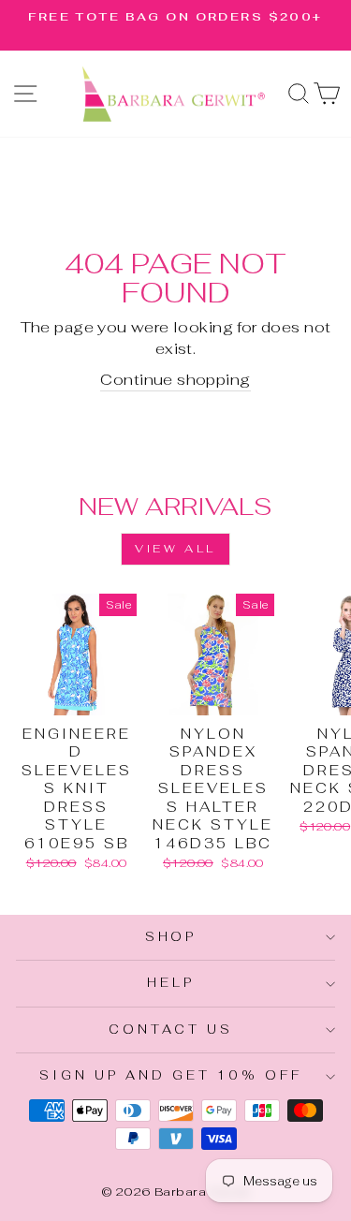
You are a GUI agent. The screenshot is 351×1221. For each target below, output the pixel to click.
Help (171, 983)
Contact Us (171, 1029)
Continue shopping (175, 379)
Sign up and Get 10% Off (170, 1075)
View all (175, 548)
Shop (171, 937)
